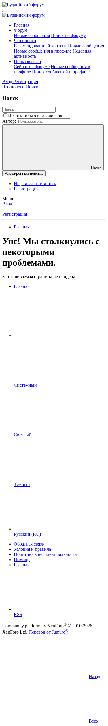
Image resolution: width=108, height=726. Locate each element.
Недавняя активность (35, 183)
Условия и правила (32, 549)
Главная (21, 25)
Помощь (22, 559)
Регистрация (26, 188)
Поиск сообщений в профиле (61, 71)
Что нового (25, 40)
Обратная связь (29, 543)
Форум (20, 30)
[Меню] (4, 11)
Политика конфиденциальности (45, 554)
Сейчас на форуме (32, 66)
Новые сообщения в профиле (42, 51)
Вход (7, 203)
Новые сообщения (32, 35)
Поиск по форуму (68, 35)
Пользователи (27, 61)
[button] (57, 335)
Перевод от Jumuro (48, 632)
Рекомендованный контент (40, 45)
